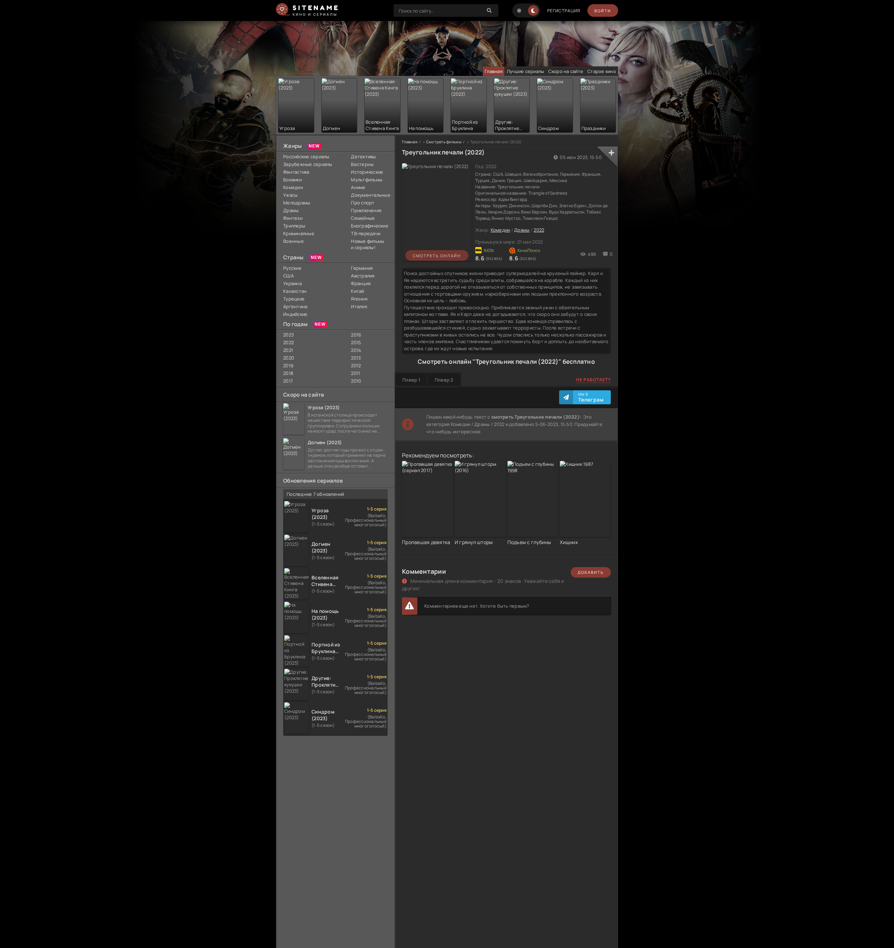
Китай (357, 291)
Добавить (591, 572)
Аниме (358, 187)
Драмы (291, 210)
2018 (288, 373)
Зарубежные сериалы (307, 164)
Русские (292, 268)
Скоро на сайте (565, 71)
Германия (362, 268)
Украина (292, 283)
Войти (602, 10)
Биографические (369, 226)
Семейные (363, 218)
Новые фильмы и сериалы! (367, 244)
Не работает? (593, 380)
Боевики (292, 179)
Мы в (591, 397)
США (288, 276)
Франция (361, 283)
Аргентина (295, 306)
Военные (293, 241)
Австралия (362, 276)
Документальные (369, 195)
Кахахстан (295, 291)
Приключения (366, 210)
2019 (288, 365)
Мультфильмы (366, 179)
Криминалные (298, 233)
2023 (288, 335)
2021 (288, 350)
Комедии (293, 187)
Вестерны (362, 164)
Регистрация (563, 11)
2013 (356, 358)
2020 (288, 358)
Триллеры (294, 226)
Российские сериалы (306, 156)
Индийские (295, 314)
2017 (288, 381)
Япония (359, 299)
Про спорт (362, 203)
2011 (355, 373)
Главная (494, 71)
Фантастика (296, 172)
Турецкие (294, 299)
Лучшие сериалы (525, 71)
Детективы (363, 156)
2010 (356, 381)
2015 (356, 342)
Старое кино (601, 71)
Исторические (367, 172)
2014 (356, 350)
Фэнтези (292, 218)
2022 (288, 342)
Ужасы (290, 195)
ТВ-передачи (365, 233)
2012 (356, 365)
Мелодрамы (296, 203)
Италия (359, 306)
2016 (356, 335)
